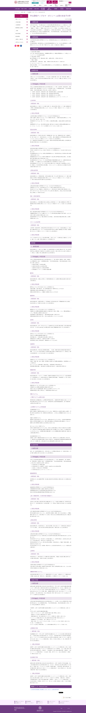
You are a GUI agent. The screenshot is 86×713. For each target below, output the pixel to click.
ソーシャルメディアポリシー (64, 701)
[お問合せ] (49, 2)
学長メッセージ (18, 19)
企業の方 (61, 5)
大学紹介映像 (18, 22)
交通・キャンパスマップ (36, 1)
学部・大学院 (24, 9)
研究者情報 (18, 36)
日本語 (35, 2)
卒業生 (51, 5)
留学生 (40, 5)
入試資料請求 (18, 24)
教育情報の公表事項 (19, 27)
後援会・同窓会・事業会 (68, 5)
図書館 (56, 9)
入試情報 (30, 9)
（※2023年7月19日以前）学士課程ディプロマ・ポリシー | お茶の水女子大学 (45, 689)
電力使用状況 (29, 701)
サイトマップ (43, 1)
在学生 (45, 5)
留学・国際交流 (49, 9)
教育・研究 (36, 9)
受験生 (34, 5)
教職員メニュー (40, 701)
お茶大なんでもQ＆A (19, 42)
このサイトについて (52, 701)
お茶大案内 (17, 9)
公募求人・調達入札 (19, 39)
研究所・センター (62, 9)
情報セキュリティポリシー (20, 701)
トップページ (16, 12)
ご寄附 (17, 30)
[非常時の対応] (55, 2)
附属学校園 (68, 9)
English (42, 2)
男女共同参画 (18, 33)
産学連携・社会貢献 (43, 9)
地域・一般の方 (56, 5)
